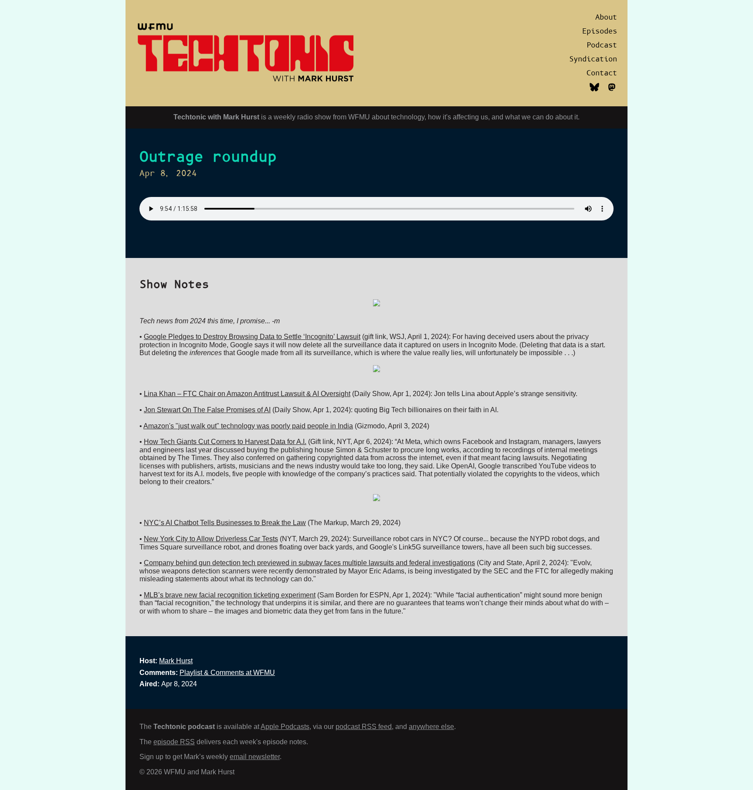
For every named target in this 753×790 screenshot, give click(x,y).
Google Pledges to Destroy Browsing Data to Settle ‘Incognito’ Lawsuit (252, 336)
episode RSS (174, 742)
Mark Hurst (176, 661)
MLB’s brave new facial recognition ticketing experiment (229, 595)
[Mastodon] (612, 92)
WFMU (359, 117)
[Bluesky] (594, 92)
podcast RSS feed (364, 726)
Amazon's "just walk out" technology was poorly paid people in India (248, 426)
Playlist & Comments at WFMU (227, 672)
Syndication (593, 59)
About (606, 17)
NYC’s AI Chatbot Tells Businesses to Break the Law (225, 522)
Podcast (602, 45)
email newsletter (255, 756)
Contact (602, 73)
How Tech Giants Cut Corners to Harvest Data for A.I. (225, 441)
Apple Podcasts (285, 726)
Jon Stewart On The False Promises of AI (207, 410)
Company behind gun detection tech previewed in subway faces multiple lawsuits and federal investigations (309, 562)
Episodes (599, 31)
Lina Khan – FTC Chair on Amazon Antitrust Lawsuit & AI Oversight (247, 393)
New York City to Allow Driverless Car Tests (211, 538)
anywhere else (431, 726)
